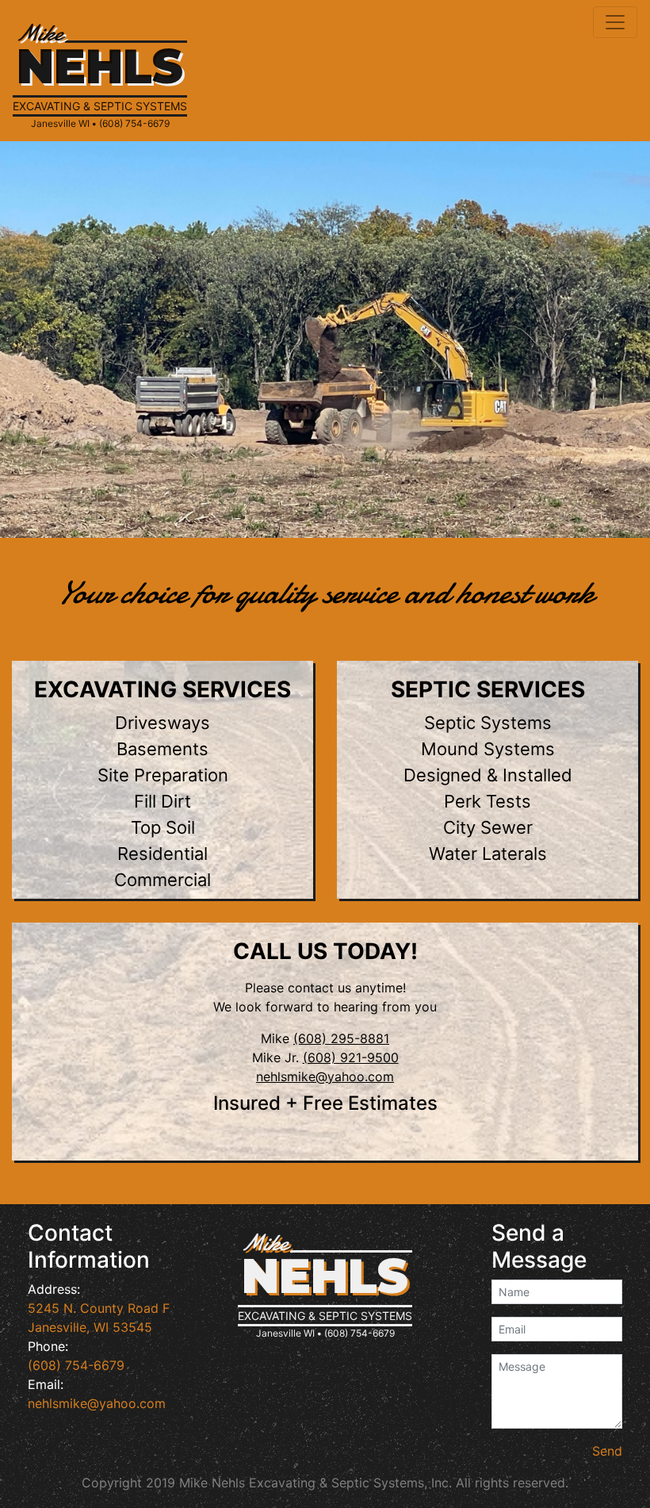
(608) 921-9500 (351, 1057)
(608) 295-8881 (341, 1038)
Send (607, 1451)
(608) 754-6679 (76, 1365)
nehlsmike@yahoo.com (325, 1076)
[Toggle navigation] (615, 22)
